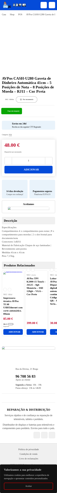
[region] (28, 478)
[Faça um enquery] (11, 111)
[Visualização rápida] (5, 289)
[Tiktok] (52, 435)
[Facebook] (37, 435)
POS (20, 14)
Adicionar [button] (14, 332)
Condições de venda (28, 454)
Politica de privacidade (28, 449)
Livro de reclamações (28, 458)
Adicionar (31, 169)
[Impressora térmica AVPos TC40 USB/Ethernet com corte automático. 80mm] (13, 281)
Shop (12, 14)
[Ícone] (44, 5)
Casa (4, 14)
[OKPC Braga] (14, 5)
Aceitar (28, 486)
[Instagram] (44, 435)
